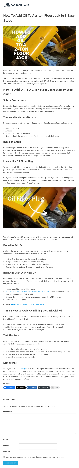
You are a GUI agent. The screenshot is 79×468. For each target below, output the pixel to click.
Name (6, 439)
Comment (7, 411)
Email (6, 445)
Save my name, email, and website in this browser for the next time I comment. (35, 457)
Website (6, 451)
